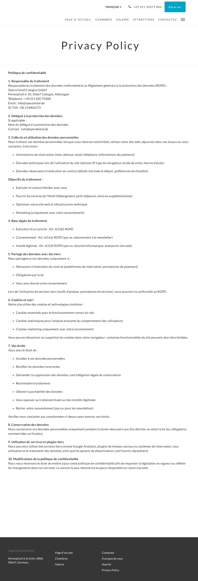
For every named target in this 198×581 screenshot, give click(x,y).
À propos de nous (112, 558)
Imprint (106, 564)
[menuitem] (79, 19)
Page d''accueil (64, 552)
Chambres (61, 558)
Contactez (108, 552)
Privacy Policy (110, 570)
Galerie (59, 564)
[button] (183, 19)
